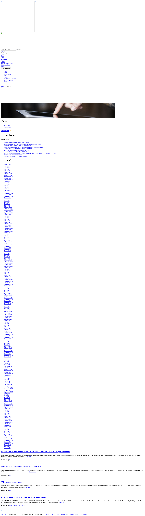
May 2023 (6, 219)
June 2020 (6, 270)
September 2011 (8, 425)
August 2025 (7, 181)
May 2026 (6, 169)
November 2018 (8, 299)
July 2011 (6, 428)
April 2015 (7, 363)
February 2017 (8, 329)
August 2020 (7, 267)
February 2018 (8, 311)
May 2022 (6, 237)
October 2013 (7, 390)
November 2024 (8, 193)
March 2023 (7, 222)
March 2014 (7, 382)
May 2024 (6, 202)
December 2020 (8, 261)
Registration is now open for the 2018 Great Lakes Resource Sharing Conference (35, 451)
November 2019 (8, 281)
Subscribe (5, 131)
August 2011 (7, 426)
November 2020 (8, 263)
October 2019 (7, 282)
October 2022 (7, 229)
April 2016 (7, 345)
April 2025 (7, 187)
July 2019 (6, 287)
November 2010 (8, 440)
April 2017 (7, 326)
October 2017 (7, 317)
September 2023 (8, 213)
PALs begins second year (11, 482)
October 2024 (7, 195)
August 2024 (7, 198)
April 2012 (7, 414)
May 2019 (6, 290)
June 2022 (6, 235)
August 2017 (7, 320)
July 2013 (6, 395)
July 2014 (6, 376)
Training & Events (5, 65)
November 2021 (8, 246)
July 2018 (6, 305)
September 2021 (8, 249)
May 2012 (6, 413)
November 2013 (8, 389)
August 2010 (7, 445)
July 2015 (6, 358)
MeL (2, 60)
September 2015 (8, 355)
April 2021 (7, 257)
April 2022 (7, 238)
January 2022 (7, 243)
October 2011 (7, 423)
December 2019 (8, 279)
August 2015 (7, 357)
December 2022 (8, 226)
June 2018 (6, 307)
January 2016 (7, 349)
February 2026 (8, 173)
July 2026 (6, 166)
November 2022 (8, 228)
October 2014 (7, 372)
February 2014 (8, 384)
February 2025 (8, 190)
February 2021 (8, 260)
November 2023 (8, 210)
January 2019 (7, 296)
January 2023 (7, 225)
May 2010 (6, 446)
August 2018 (7, 304)
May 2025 (6, 185)
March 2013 (7, 399)
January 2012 (7, 419)
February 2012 (8, 417)
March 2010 (7, 448)
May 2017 (6, 325)
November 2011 (8, 422)
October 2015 (7, 354)
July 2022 (6, 234)
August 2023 (7, 214)
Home (2, 56)
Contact (3, 51)
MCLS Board (16, 505)
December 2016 (8, 332)
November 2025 (8, 176)
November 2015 (8, 352)
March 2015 (7, 364)
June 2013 (6, 396)
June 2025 (6, 184)
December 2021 (8, 245)
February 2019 (8, 295)
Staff (23, 505)
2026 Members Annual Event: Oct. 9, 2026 (15, 156)
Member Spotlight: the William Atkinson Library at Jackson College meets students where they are (30, 153)
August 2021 (7, 251)
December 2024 (8, 191)
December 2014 (8, 369)
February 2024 (8, 207)
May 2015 (6, 361)
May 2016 (6, 343)
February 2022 (8, 242)
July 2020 (6, 269)
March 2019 (7, 293)
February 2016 (8, 348)
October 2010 (7, 442)
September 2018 (8, 302)
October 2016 (7, 335)
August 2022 (7, 232)
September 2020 (8, 266)
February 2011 (8, 436)
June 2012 (6, 411)
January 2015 (7, 367)
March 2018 (7, 310)
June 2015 (6, 360)
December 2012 (8, 404)
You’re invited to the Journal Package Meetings (16, 150)
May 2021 (6, 255)
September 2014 (8, 373)
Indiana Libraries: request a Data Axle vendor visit (17, 145)
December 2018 (8, 298)
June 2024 (6, 201)
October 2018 (7, 301)
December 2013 (8, 387)
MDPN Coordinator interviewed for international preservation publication (23, 147)
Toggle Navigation (5, 68)
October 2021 (7, 248)
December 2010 (8, 439)
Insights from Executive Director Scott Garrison (16, 142)
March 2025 (7, 188)
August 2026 (7, 164)
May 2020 (6, 272)
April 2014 (7, 381)
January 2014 (7, 385)
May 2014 (6, 379)
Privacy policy (55, 514)
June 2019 (6, 288)
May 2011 (6, 431)
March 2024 (7, 205)
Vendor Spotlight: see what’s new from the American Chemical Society (23, 144)
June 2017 (6, 323)
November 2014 (8, 370)
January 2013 (7, 402)
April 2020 (7, 273)
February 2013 (8, 401)
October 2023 (7, 211)
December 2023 (8, 208)
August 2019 (7, 285)
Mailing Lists (7, 127)
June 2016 (6, 342)
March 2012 (7, 416)
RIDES (3, 62)
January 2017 (7, 331)
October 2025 (7, 178)
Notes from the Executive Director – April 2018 (21, 467)
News (2, 66)
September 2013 (8, 392)
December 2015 (8, 351)
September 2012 (8, 407)
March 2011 (7, 434)
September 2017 (8, 319)
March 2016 (7, 346)
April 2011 (7, 432)
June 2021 (6, 254)
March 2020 (7, 275)
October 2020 (7, 264)
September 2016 (8, 337)
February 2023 (8, 223)
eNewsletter (7, 125)
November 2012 (8, 405)
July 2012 (6, 410)
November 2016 (8, 334)
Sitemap (63, 514)
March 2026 (7, 172)
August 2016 (7, 339)
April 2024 (7, 204)
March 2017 (7, 328)
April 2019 (7, 292)
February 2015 (8, 366)
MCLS (10, 505)
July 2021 (6, 252)
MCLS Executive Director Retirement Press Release (23, 497)
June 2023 (6, 217)
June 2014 (6, 378)
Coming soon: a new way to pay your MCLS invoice (18, 148)
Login (2, 54)
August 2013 (7, 393)
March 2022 (7, 240)
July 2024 (6, 199)
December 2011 (8, 420)
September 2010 (8, 443)
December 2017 (8, 314)
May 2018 (6, 308)
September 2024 (8, 196)
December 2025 (8, 175)
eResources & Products (7, 63)
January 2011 (7, 437)
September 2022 (8, 231)
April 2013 (7, 398)
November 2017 (8, 316)
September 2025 (8, 179)
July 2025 (6, 182)
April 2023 (7, 220)
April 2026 (7, 170)
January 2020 (7, 278)
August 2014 (7, 375)
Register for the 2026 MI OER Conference (15, 151)
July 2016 (6, 340)
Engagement (4, 59)
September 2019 (8, 284)
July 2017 (6, 322)
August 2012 (7, 408)
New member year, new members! (13, 154)
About (2, 57)
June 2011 (6, 429)
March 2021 (7, 258)
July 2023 (6, 216)
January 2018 (7, 313)
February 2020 (8, 276)
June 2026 (6, 167)
